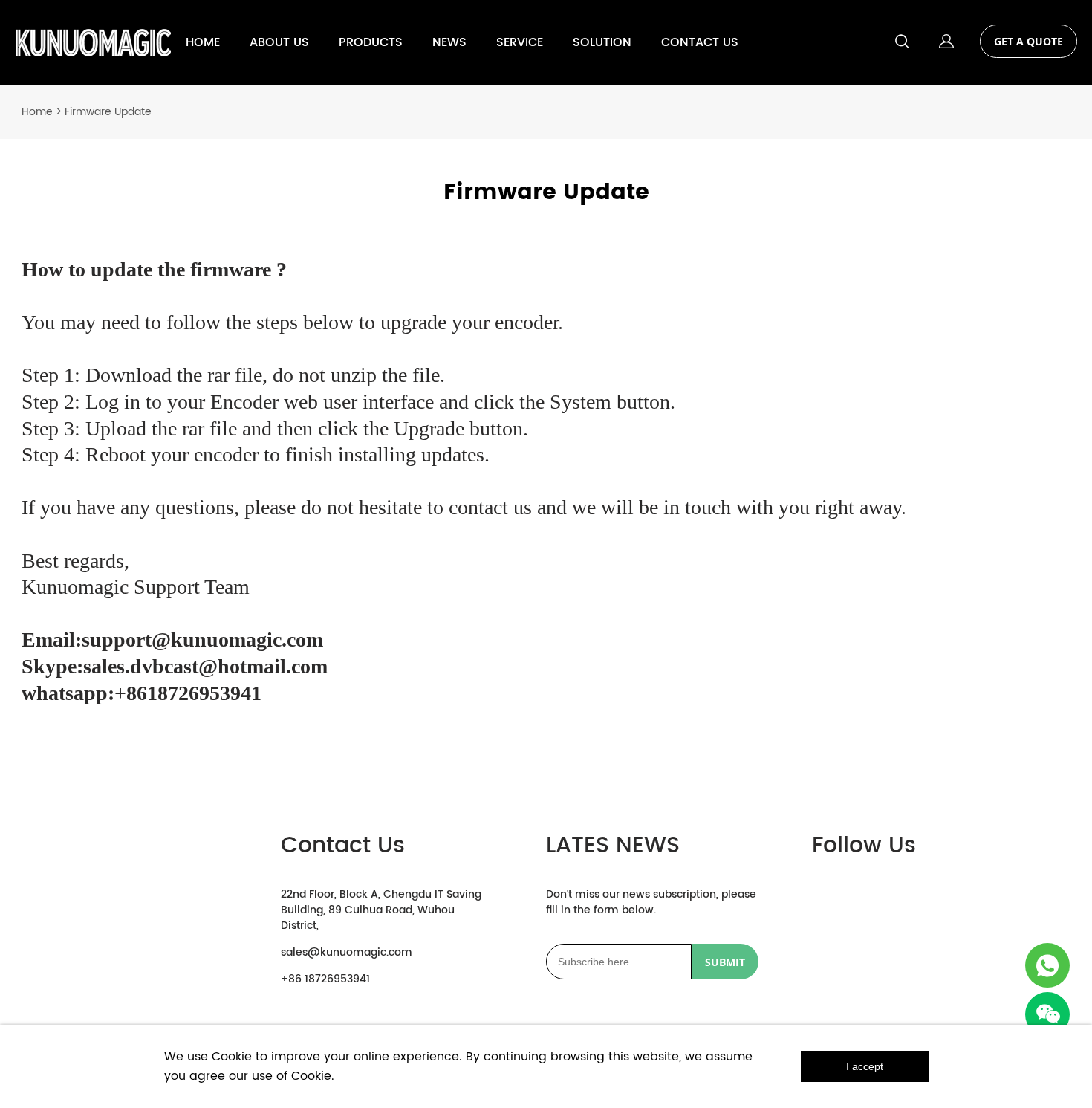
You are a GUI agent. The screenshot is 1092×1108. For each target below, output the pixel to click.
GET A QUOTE (1028, 41)
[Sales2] (1047, 965)
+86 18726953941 (325, 979)
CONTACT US (699, 42)
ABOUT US (279, 42)
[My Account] (946, 42)
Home (37, 111)
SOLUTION (602, 42)
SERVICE (519, 42)
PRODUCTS (371, 42)
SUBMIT (725, 962)
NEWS (449, 42)
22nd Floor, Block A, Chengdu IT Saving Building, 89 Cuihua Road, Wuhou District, (381, 910)
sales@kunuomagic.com (346, 952)
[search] (901, 44)
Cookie (232, 1056)
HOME (203, 42)
